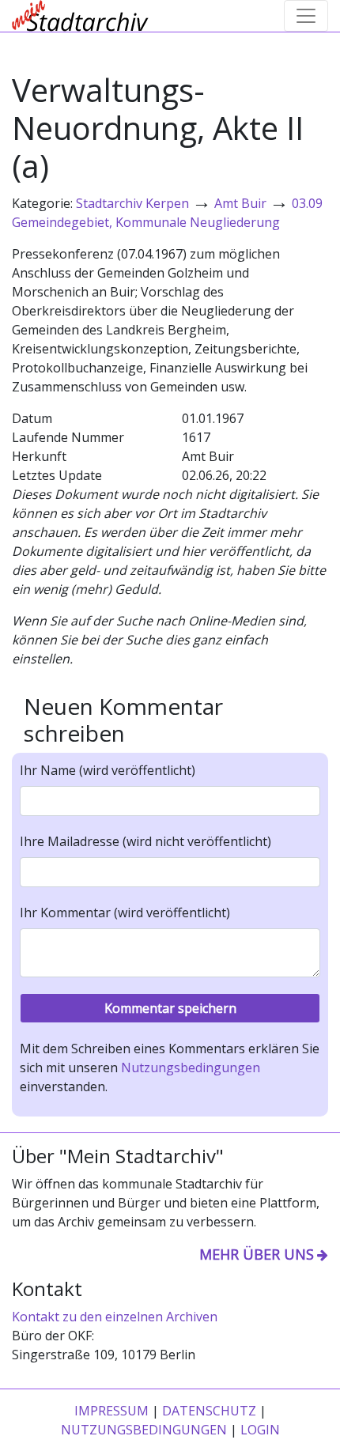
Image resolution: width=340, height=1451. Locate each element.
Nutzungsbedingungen (190, 1067)
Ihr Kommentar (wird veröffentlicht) (125, 912)
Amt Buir (240, 203)
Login (260, 1429)
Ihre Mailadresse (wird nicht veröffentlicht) (145, 841)
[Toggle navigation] (306, 16)
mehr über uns (256, 1254)
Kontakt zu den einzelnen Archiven (114, 1316)
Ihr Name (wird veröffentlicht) (107, 770)
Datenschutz (209, 1410)
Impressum (111, 1410)
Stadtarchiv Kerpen (132, 203)
